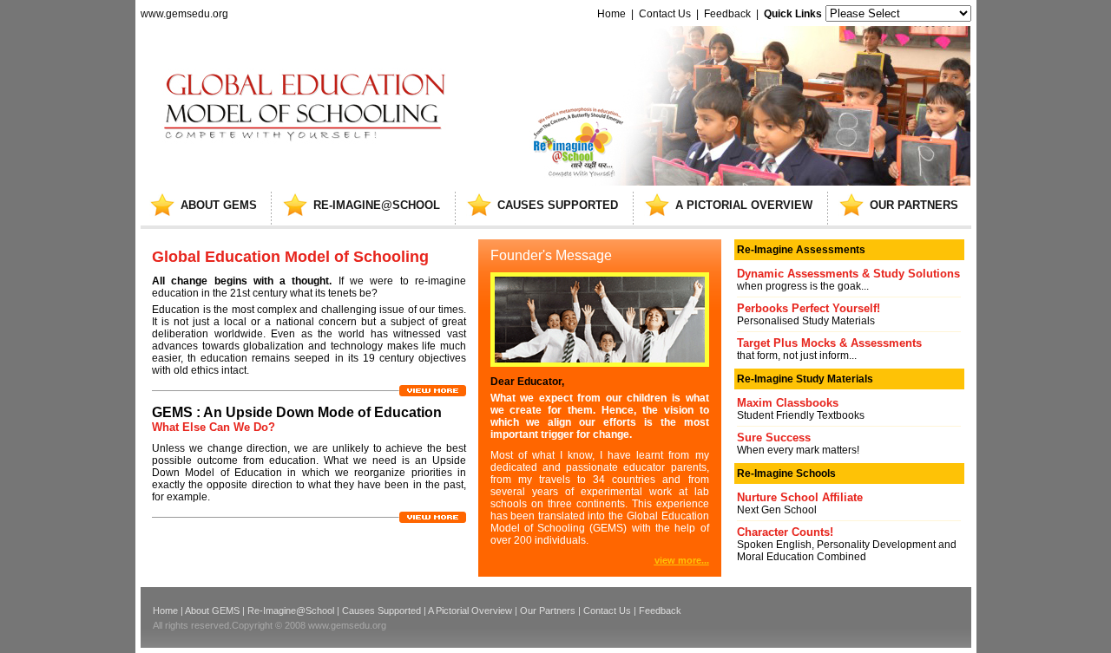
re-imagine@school (376, 205)
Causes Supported (381, 610)
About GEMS (212, 610)
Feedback (727, 14)
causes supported (557, 205)
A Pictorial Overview (470, 610)
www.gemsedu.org (184, 14)
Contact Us (665, 14)
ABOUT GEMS (219, 205)
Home (611, 14)
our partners (914, 205)
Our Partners (547, 610)
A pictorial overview (743, 205)
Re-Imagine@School (290, 610)
